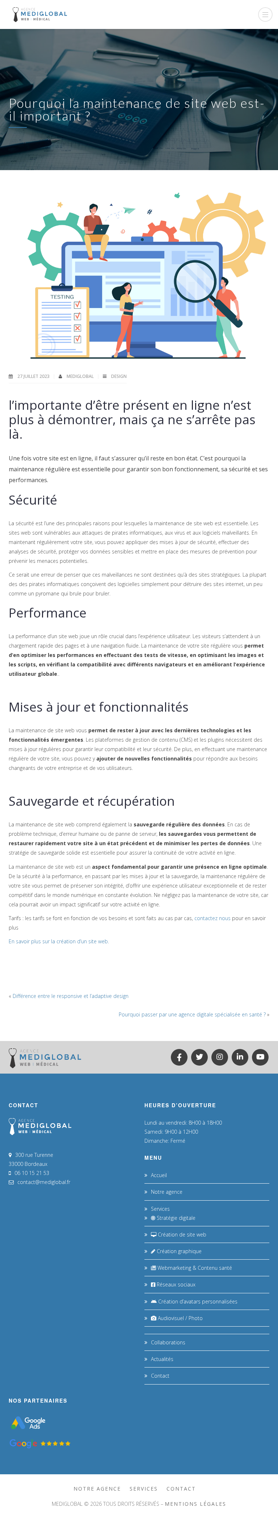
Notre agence (166, 1191)
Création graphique (178, 1251)
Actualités (162, 1359)
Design (119, 376)
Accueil (159, 1175)
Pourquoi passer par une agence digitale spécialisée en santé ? (192, 1014)
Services (160, 1208)
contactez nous (212, 918)
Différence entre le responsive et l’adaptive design (71, 996)
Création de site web (181, 1234)
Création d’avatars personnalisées (197, 1301)
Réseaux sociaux (175, 1284)
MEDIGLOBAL (81, 376)
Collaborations (168, 1342)
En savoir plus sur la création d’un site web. (59, 941)
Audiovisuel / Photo (179, 1318)
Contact (160, 1375)
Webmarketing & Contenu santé (194, 1267)
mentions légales (195, 1503)
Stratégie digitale (175, 1217)
